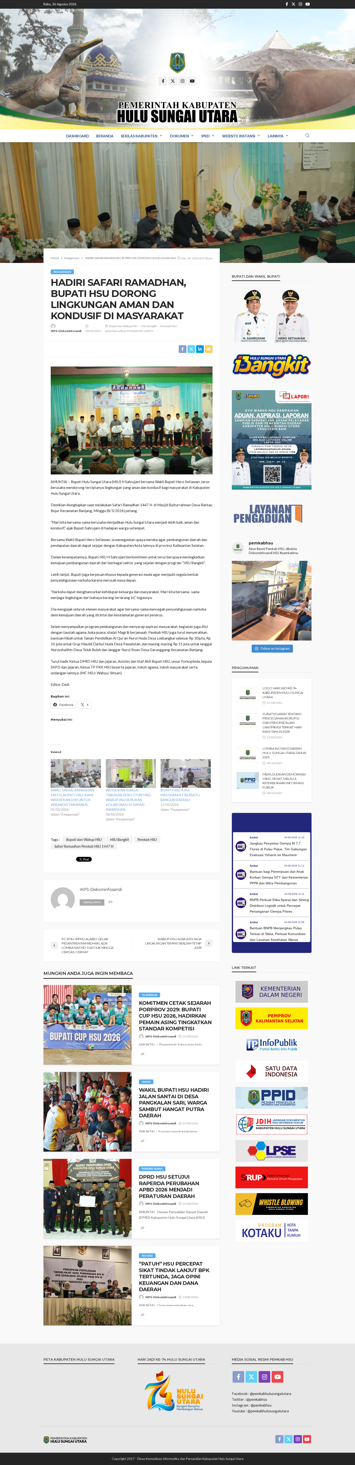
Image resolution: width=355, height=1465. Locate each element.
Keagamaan (62, 271)
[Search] (307, 135)
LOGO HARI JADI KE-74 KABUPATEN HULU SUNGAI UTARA (283, 692)
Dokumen (179, 136)
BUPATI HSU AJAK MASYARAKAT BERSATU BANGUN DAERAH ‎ (180, 795)
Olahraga (149, 994)
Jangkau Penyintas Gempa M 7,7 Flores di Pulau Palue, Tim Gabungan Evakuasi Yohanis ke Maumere (278, 849)
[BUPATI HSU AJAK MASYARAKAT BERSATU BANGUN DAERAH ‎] (186, 773)
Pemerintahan (152, 1168)
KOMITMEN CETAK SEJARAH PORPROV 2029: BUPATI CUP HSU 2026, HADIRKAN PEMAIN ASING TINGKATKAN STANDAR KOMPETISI (175, 1016)
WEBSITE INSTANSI (238, 136)
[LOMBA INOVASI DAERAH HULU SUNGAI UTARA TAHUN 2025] (248, 754)
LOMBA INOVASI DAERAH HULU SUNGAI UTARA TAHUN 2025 (284, 753)
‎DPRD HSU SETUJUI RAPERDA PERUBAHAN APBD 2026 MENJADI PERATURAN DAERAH (169, 1186)
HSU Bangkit (149, 326)
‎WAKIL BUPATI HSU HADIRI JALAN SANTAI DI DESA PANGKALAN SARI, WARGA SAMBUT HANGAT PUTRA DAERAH (174, 1103)
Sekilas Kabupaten (139, 136)
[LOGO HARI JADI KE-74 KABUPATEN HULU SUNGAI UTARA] (248, 694)
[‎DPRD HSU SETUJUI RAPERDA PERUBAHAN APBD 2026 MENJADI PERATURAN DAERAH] (87, 1199)
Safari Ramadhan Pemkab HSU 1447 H (129, 331)
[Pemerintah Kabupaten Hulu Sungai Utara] (177, 63)
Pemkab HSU (168, 326)
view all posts (92, 902)
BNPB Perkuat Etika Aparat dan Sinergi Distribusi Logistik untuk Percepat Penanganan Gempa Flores (279, 905)
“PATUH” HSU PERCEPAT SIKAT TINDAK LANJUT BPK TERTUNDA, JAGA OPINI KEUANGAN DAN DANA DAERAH (174, 1276)
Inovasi (147, 1255)
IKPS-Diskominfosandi (66, 331)
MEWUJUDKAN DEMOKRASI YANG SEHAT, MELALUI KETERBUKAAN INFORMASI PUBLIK (284, 780)
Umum (146, 1081)
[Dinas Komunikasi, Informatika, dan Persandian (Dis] (272, 601)
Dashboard (77, 136)
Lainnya (276, 136)
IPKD (205, 136)
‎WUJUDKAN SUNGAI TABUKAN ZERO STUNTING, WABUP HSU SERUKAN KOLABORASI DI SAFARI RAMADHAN (128, 799)
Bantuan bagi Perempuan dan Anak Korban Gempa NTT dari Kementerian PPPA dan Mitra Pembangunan (279, 877)
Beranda (105, 136)
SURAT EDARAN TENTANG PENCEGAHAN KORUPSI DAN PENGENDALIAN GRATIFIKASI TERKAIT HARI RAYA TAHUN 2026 (282, 722)
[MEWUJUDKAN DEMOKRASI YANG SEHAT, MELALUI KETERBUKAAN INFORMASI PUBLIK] (248, 780)
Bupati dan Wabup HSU (123, 326)
